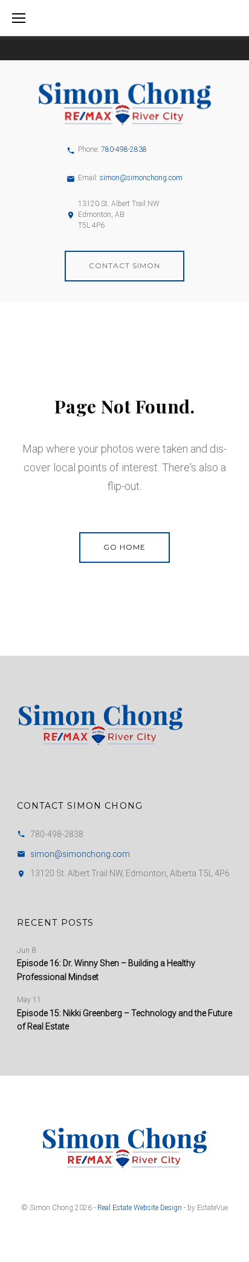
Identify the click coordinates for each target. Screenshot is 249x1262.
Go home (124, 546)
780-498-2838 (124, 149)
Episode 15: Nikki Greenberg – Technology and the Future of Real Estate (124, 1019)
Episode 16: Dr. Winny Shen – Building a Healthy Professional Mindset (106, 969)
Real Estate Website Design (139, 1208)
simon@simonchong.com (141, 178)
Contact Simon (124, 265)
